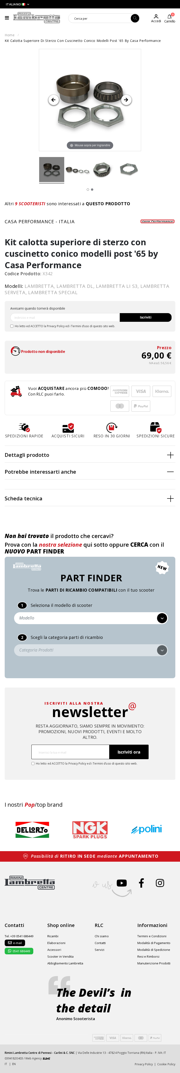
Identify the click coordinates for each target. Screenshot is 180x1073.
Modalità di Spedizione (153, 950)
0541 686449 (21, 951)
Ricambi (52, 936)
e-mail (17, 943)
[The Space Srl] (46, 1058)
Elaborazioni (56, 943)
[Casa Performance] (157, 221)
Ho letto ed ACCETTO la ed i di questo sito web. (65, 326)
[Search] (135, 18)
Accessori (54, 950)
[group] (32, 830)
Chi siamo (102, 936)
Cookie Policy (166, 1064)
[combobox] (99, 18)
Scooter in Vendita (60, 956)
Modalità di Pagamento (153, 943)
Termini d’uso (80, 326)
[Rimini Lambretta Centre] (36, 18)
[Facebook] (141, 882)
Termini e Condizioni (151, 936)
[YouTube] (121, 882)
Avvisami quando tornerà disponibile (37, 308)
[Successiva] (126, 100)
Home (10, 35)
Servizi (99, 950)
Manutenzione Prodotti (153, 963)
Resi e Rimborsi (148, 956)
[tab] (90, 454)
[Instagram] (160, 882)
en (14, 1064)
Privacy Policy (56, 326)
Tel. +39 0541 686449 (19, 936)
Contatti (100, 943)
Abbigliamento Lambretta (65, 963)
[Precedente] (54, 100)
